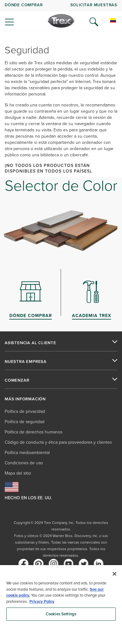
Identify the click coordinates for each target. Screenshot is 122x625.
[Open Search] (93, 21)
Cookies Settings (61, 614)
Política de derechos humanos (33, 432)
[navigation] (61, 15)
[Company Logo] (61, 21)
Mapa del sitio (18, 473)
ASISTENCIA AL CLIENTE (30, 343)
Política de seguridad (24, 421)
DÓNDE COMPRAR (24, 5)
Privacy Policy (41, 601)
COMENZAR (17, 380)
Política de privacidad (25, 411)
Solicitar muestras (93, 5)
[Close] (114, 574)
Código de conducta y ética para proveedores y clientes (58, 442)
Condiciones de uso (24, 463)
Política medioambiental (27, 452)
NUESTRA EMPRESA (26, 361)
